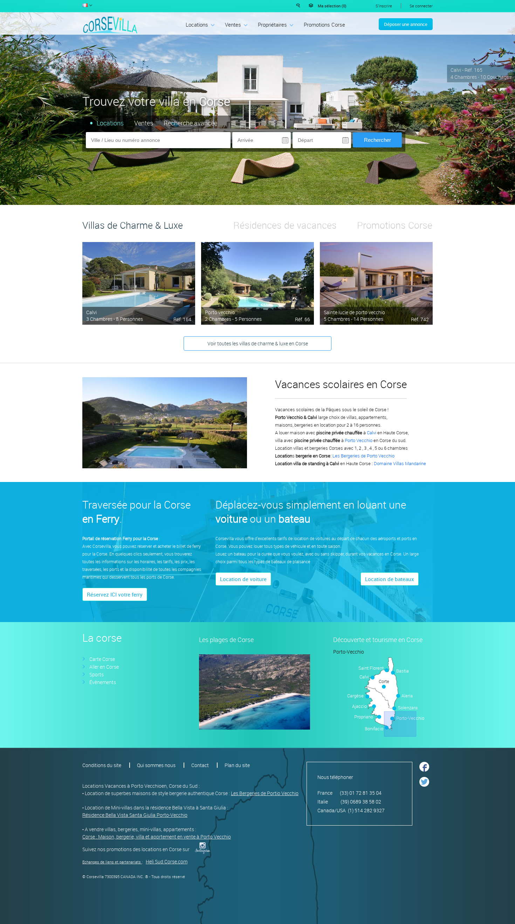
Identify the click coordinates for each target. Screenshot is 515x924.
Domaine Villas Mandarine (400, 463)
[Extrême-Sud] (400, 724)
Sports (96, 674)
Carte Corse (102, 659)
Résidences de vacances (285, 225)
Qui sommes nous (156, 765)
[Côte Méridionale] (359, 692)
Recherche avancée (190, 123)
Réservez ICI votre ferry (115, 594)
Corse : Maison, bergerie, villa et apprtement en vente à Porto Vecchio (156, 836)
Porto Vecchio (358, 440)
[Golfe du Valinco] (366, 718)
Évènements (102, 682)
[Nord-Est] (403, 666)
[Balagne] (359, 676)
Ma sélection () (332, 5)
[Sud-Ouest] (359, 706)
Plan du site (237, 765)
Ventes (233, 24)
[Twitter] (424, 788)
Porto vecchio (220, 312)
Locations (197, 24)
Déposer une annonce (405, 24)
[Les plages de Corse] (254, 728)
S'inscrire (384, 5)
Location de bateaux (389, 578)
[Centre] (383, 694)
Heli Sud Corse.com (166, 861)
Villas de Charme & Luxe (132, 225)
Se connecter (421, 5)
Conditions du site (101, 765)
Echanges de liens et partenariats (111, 861)
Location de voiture (243, 578)
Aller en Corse (104, 666)
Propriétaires (272, 24)
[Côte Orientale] (407, 694)
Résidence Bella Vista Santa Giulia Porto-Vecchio (134, 815)
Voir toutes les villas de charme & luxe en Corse (257, 343)
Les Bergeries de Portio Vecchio (264, 793)
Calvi (91, 312)
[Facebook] (424, 773)
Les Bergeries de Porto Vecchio (363, 456)
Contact (200, 765)
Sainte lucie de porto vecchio (354, 312)
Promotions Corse (324, 24)
